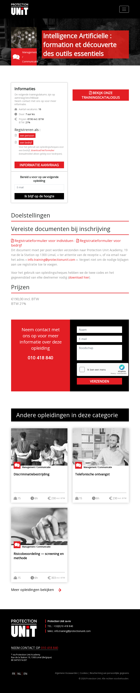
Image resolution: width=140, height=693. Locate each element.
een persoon (27, 135)
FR (13, 674)
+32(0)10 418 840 (63, 626)
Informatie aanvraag (39, 165)
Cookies (84, 673)
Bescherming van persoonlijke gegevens (109, 673)
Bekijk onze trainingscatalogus (101, 95)
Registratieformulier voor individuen (43, 240)
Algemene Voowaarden (66, 673)
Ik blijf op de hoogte (39, 196)
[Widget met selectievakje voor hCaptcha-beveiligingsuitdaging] (102, 369)
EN (25, 674)
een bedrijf (26, 142)
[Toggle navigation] (124, 9)
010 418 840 (40, 357)
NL (19, 674)
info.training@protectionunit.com (51, 260)
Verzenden (99, 381)
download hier (79, 277)
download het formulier (42, 150)
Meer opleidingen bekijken (33, 589)
